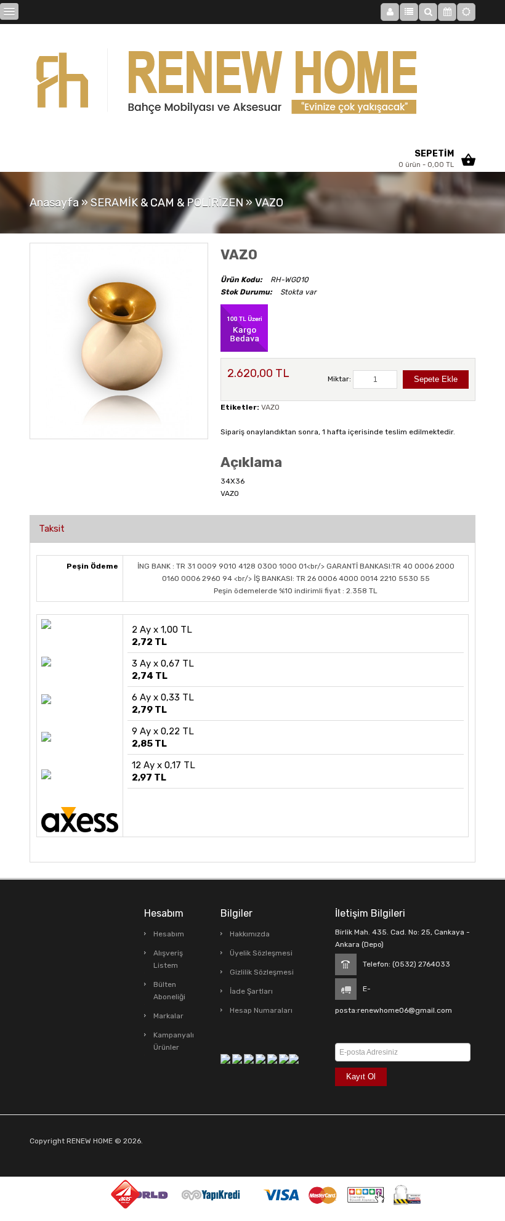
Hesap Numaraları (261, 1010)
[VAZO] (119, 340)
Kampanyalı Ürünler (173, 1041)
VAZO (269, 202)
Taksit (52, 528)
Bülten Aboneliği (169, 990)
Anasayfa (54, 202)
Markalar (168, 1016)
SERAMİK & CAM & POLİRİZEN (167, 202)
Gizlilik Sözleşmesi (262, 972)
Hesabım (168, 934)
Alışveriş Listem (168, 959)
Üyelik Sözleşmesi (261, 953)
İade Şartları (251, 991)
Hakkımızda (250, 934)
